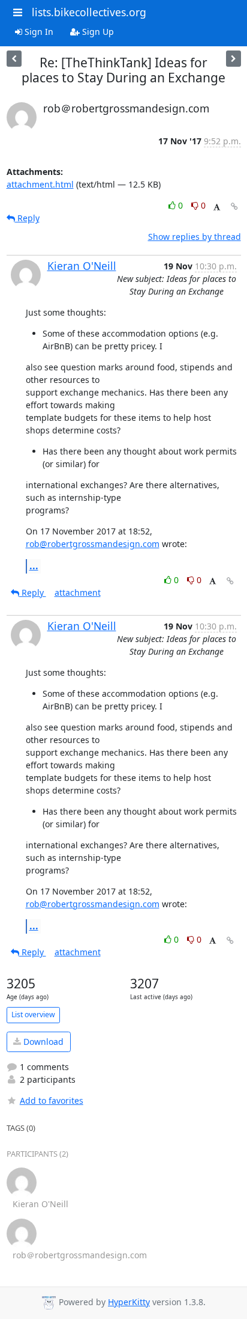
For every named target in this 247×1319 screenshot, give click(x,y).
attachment (78, 592)
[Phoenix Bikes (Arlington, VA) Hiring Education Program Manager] (233, 58)
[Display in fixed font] (217, 207)
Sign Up (97, 31)
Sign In (37, 31)
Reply (27, 218)
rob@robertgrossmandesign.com (92, 543)
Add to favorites (51, 1100)
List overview (33, 1014)
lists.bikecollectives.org (89, 12)
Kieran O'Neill (81, 266)
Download (42, 1041)
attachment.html (40, 184)
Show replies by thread (194, 236)
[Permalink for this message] (234, 206)
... (33, 565)
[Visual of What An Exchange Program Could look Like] (14, 58)
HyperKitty (129, 1302)
